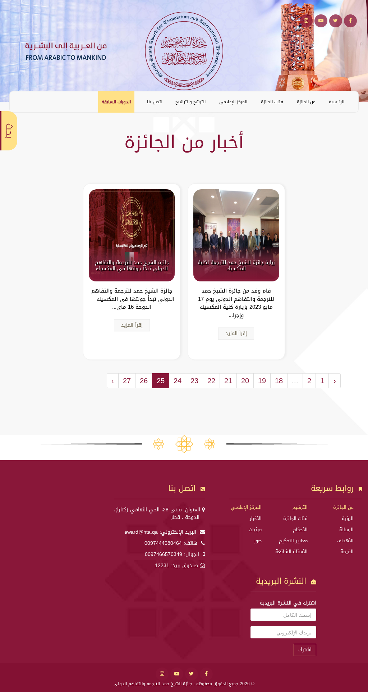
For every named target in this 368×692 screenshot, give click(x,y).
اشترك (305, 650)
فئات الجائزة (272, 102)
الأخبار (256, 518)
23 (194, 381)
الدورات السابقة (116, 102)
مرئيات (255, 529)
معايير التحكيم (293, 540)
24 (177, 381)
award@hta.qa (141, 532)
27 (127, 381)
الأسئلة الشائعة (291, 551)
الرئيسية (336, 102)
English (20, 101)
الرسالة (346, 529)
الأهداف (345, 540)
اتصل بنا (154, 102)
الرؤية (348, 518)
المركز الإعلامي (233, 102)
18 (279, 381)
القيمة (347, 551)
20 (245, 381)
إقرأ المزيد (236, 333)
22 (211, 381)
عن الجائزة (306, 102)
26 (144, 381)
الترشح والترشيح (190, 102)
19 (262, 381)
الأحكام (300, 529)
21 (228, 381)
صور (258, 540)
